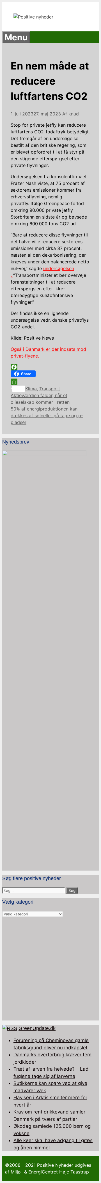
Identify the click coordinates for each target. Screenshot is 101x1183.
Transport (49, 388)
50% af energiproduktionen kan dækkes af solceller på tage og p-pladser (47, 415)
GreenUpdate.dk (37, 1028)
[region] (50, 968)
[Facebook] (50, 367)
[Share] (50, 382)
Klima (31, 388)
